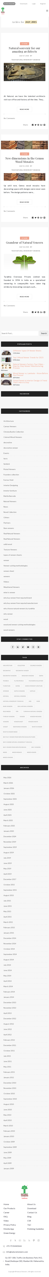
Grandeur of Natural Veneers (24, 242)
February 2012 (9, 1040)
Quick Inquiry (9, 4)
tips (17, 711)
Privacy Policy (10, 1225)
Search (44, 333)
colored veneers (36, 665)
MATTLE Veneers (19, 691)
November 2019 (10, 842)
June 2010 (8, 1109)
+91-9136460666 (14, 1246)
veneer (6, 560)
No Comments (9, 118)
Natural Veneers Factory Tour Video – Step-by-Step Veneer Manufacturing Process (28, 366)
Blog (29, 1216)
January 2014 (9, 997)
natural (6, 696)
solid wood (8, 544)
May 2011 (7, 1067)
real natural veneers (25, 706)
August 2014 (9, 960)
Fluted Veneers (10, 469)
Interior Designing (11, 485)
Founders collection (11, 475)
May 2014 (7, 976)
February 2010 (9, 1131)
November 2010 (10, 1088)
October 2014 (9, 949)
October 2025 (9, 794)
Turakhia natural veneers (32, 711)
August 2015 (9, 895)
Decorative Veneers (9, 675)
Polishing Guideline (35, 1229)
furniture (6, 686)
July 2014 (7, 965)
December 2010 (10, 1083)
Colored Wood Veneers (13, 437)
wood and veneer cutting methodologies (19, 624)
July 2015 (7, 901)
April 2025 (8, 815)
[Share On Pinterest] (38, 125)
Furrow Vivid (8, 480)
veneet (5, 726)
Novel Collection (10, 512)
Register (43, 4)
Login (34, 4)
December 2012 (10, 1018)
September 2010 (10, 1099)
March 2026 (8, 783)
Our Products (9, 1208)
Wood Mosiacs (17, 752)
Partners (7, 523)
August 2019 (9, 852)
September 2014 (10, 954)
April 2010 (8, 1120)
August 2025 (9, 804)
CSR (29, 1220)
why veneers (35, 747)
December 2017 (10, 879)
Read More (24, 109)
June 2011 (8, 1061)
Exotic (41, 675)
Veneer (22, 716)
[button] (47, 10)
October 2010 (9, 1093)
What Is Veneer (37, 726)
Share (25, 125)
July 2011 (7, 1056)
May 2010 (7, 1115)
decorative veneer (11, 448)
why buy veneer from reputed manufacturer (21, 603)
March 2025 (8, 820)
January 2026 (9, 788)
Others (25, 43)
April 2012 (8, 1035)
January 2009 (9, 1168)
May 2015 (7, 911)
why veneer (8, 614)
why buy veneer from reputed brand (18, 598)
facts (6, 458)
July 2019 (7, 858)
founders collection (36, 681)
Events (6, 453)
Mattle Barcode (10, 496)
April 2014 (8, 981)
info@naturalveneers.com (17, 1252)
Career (6, 1212)
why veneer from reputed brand (14, 747)
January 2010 (9, 1136)
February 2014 (9, 992)
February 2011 (9, 1072)
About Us (31, 1204)
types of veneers (8, 716)
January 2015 (9, 933)
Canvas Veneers (10, 426)
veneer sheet (9, 571)
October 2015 (9, 885)
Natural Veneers (10, 501)
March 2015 (8, 922)
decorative (8, 442)
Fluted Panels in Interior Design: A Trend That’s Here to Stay (30, 381)
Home (6, 1204)
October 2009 (9, 1142)
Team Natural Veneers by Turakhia (25, 60)
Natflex (32, 691)
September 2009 (10, 1147)
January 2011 (9, 1077)
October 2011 (9, 1051)
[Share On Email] (44, 125)
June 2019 (8, 863)
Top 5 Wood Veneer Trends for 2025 (28, 357)
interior (6, 691)
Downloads (24, 4)
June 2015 (8, 906)
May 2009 (7, 1158)
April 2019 (8, 874)
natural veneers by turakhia (13, 701)
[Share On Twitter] (36, 125)
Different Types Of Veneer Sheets (27, 350)
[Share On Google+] (41, 125)
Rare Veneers (7, 706)
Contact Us (32, 1212)
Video (6, 1220)
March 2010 (8, 1126)
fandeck (7, 464)
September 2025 (10, 799)
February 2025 (9, 826)
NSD (30, 701)
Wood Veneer (31, 752)
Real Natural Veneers (12, 533)
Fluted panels (18, 681)
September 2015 (10, 890)
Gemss (18, 686)
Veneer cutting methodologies (16, 566)
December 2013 (10, 1002)
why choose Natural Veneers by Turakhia (17, 742)
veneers (7, 576)
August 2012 (9, 1024)
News (6, 507)
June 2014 (8, 970)
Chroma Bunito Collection (14, 432)
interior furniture (10, 491)
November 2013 (10, 1008)
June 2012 (8, 1029)
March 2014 (8, 986)
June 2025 (8, 810)
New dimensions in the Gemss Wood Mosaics (24, 160)
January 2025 (9, 831)
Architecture (9, 421)
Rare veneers (9, 528)
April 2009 (8, 1163)
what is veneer (9, 592)
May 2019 (7, 868)
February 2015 (9, 927)
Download (31, 1208)
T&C (29, 1225)
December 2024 (10, 836)
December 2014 (10, 938)
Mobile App (9, 1229)
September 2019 (10, 847)
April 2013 (8, 1013)
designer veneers (28, 675)
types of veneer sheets (13, 555)
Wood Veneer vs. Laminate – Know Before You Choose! (30, 374)
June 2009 (8, 1152)
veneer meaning (35, 716)
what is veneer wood (10, 732)
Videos (6, 582)
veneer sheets (33, 721)
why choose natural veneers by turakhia (19, 608)
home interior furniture (33, 686)
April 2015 (8, 917)
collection (21, 665)
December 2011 (10, 1045)
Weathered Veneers (12, 587)
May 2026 (7, 777)
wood (6, 619)
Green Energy (9, 1233)
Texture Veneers (10, 550)
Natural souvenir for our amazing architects (24, 49)
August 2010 (9, 1104)
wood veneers (9, 630)
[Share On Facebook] (33, 125)
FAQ (6, 1216)
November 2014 (10, 943)
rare (38, 701)
